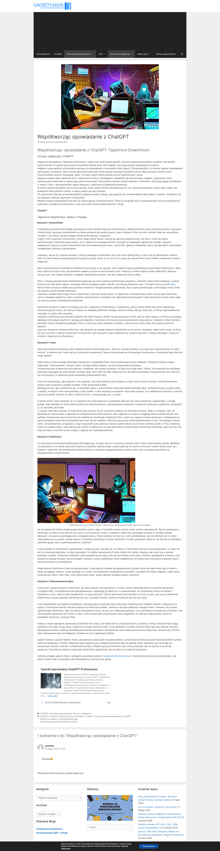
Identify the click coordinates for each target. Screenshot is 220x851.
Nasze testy (142, 54)
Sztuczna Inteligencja (119, 54)
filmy (173, 284)
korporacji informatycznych (117, 656)
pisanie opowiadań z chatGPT (80, 716)
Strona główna (43, 54)
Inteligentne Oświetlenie (49, 829)
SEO (100, 54)
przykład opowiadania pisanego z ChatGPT (113, 716)
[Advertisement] (110, 31)
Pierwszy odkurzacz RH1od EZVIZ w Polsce (59, 722)
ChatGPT (44, 713)
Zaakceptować (149, 846)
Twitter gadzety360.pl (166, 54)
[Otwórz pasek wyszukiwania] (182, 54)
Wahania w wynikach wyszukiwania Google (58, 719)
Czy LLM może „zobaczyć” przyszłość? (157, 807)
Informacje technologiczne (79, 54)
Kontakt (58, 54)
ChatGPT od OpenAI (58, 716)
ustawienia (65, 848)
